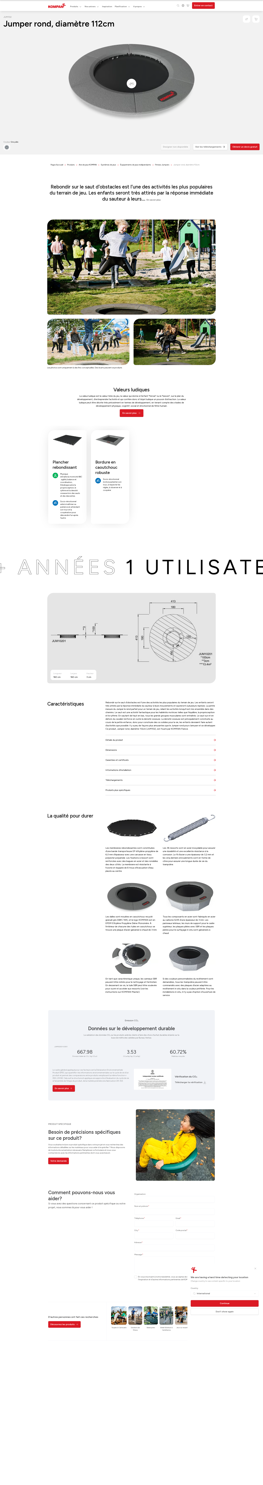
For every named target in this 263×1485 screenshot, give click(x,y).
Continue (224, 1303)
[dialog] (131, 742)
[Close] (255, 1268)
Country (194, 1288)
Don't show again (225, 1311)
